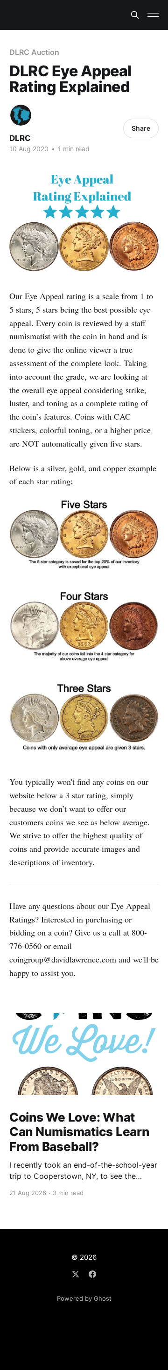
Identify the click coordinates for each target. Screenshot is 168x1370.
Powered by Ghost (84, 1298)
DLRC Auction (34, 52)
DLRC (20, 138)
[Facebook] (92, 1274)
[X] (75, 1274)
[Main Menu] (153, 15)
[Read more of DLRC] (20, 115)
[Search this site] (134, 14)
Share (141, 128)
